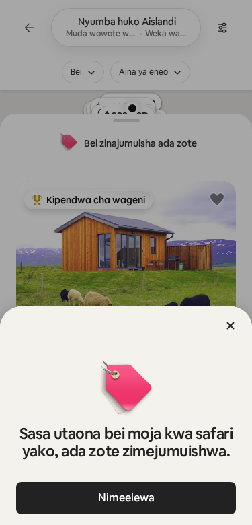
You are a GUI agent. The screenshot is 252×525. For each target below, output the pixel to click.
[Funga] (230, 325)
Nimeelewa (126, 498)
